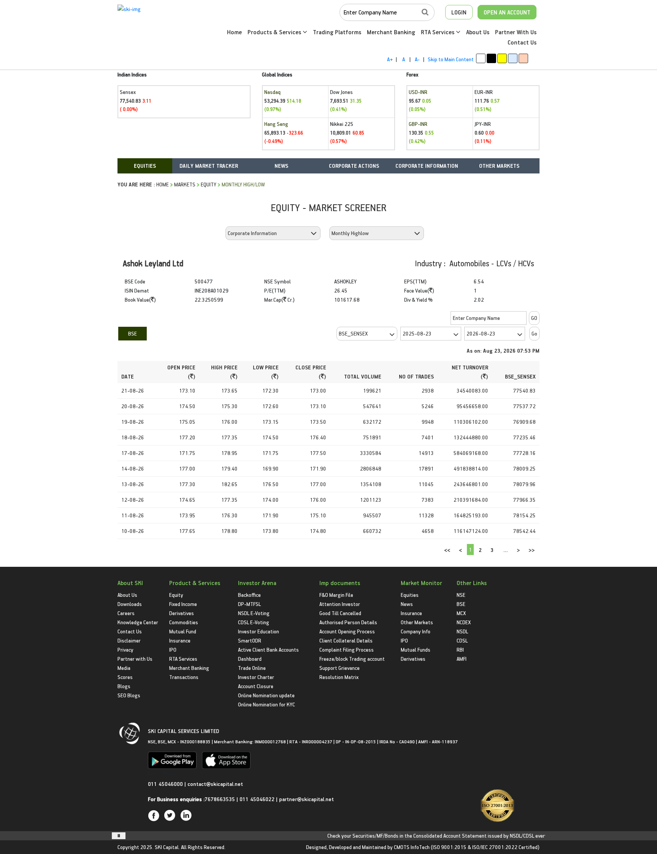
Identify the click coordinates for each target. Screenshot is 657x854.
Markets (184, 184)
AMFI (462, 658)
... (505, 549)
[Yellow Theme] (502, 58)
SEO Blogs (128, 695)
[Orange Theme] (523, 58)
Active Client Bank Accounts (268, 649)
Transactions (183, 677)
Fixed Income (183, 604)
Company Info (415, 631)
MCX (461, 613)
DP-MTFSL (249, 604)
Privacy (125, 649)
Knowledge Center (137, 622)
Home (234, 32)
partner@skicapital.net (306, 799)
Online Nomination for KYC (266, 704)
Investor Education (258, 631)
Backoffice (249, 594)
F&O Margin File (336, 594)
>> (531, 549)
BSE (132, 333)
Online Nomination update (266, 695)
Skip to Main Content (451, 59)
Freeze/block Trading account (352, 658)
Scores (125, 677)
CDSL (462, 640)
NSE (461, 594)
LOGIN (459, 12)
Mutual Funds (415, 649)
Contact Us (522, 42)
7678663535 (220, 799)
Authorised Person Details (348, 622)
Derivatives (181, 613)
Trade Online (252, 667)
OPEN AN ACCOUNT (507, 12)
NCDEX (464, 622)
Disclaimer (129, 640)
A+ (390, 59)
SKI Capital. (167, 847)
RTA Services (438, 32)
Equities (410, 594)
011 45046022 (258, 799)
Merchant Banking (391, 32)
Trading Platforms (337, 32)
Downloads (129, 604)
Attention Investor (339, 604)
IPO (172, 649)
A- (417, 59)
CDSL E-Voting (253, 622)
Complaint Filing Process (346, 649)
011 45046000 (166, 783)
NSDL (462, 631)
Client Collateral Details (346, 640)
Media (123, 667)
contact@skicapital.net (215, 783)
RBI (460, 649)
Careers (126, 613)
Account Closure (255, 686)
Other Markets (417, 622)
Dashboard (250, 658)
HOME (162, 184)
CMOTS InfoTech (412, 847)
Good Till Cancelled (340, 613)
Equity (208, 184)
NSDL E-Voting (254, 613)
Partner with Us (134, 658)
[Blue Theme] (512, 58)
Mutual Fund (182, 631)
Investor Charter (256, 677)
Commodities (183, 622)
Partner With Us (515, 32)
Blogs (123, 686)
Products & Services (275, 32)
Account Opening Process (347, 631)
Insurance (179, 640)
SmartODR (249, 640)
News (407, 604)
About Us (477, 32)
